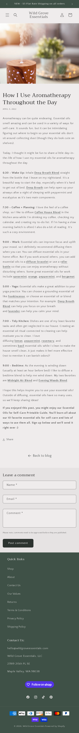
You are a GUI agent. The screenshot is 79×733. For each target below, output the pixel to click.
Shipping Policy (16, 626)
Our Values (14, 593)
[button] (7, 15)
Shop (10, 568)
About (11, 577)
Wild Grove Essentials (34, 726)
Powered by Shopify (55, 726)
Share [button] (9, 439)
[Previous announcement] (7, 4)
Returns (12, 602)
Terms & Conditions (19, 610)
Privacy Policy (15, 618)
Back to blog (42, 456)
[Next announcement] (72, 4)
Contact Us (14, 585)
